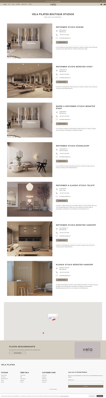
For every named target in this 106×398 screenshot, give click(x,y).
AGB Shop (44, 376)
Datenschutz (44, 380)
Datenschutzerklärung (64, 396)
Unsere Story (22, 375)
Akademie (22, 380)
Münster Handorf (4, 378)
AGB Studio (44, 378)
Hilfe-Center (44, 375)
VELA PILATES (8, 365)
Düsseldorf (3, 376)
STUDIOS (4, 372)
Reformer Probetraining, (50, 1)
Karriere (21, 382)
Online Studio (23, 378)
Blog (21, 376)
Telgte (2, 380)
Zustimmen (100, 396)
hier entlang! (57, 1)
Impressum (44, 382)
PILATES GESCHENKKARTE (22, 347)
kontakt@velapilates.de (64, 38)
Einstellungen (92, 396)
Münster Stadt (4, 375)
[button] (104, 4)
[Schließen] (104, 396)
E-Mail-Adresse (71, 379)
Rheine (2, 382)
